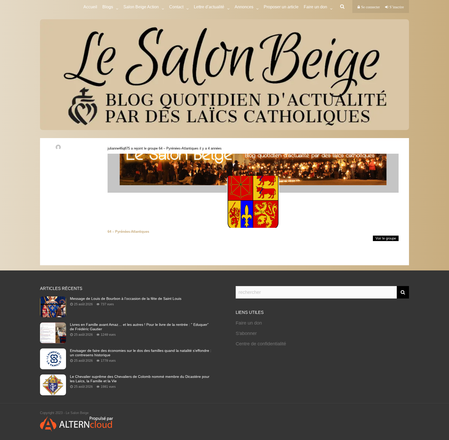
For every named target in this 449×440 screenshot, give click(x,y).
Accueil (90, 7)
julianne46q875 (119, 148)
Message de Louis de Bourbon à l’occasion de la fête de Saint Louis (125, 298)
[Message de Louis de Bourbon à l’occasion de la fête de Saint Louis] (53, 315)
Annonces (244, 7)
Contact (176, 7)
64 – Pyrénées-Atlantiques (179, 148)
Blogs (107, 7)
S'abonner (246, 333)
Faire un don (249, 323)
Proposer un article (281, 7)
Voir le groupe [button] (385, 238)
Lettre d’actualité (209, 7)
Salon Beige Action (141, 7)
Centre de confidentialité (261, 343)
